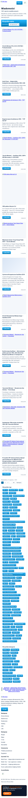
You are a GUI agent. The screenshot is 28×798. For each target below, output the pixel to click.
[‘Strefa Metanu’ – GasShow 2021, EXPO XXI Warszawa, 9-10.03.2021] (14, 145)
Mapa (2, 737)
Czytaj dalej (6, 59)
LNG (2, 728)
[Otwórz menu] (25, 3)
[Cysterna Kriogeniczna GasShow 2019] (14, 265)
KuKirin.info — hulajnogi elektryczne (10, 764)
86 (13, 482)
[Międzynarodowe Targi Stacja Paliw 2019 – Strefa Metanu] (14, 230)
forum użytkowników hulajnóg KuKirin (11, 767)
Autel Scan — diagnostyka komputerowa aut (12, 759)
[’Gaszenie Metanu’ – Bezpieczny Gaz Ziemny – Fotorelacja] (14, 378)
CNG (2, 726)
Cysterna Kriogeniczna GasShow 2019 (13, 274)
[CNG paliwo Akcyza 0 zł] (14, 189)
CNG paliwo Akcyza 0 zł (9, 206)
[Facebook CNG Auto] (3, 774)
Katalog (3, 723)
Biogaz (3, 734)
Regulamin (4, 753)
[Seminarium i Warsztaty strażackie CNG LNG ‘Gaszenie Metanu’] (14, 413)
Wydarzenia (4, 721)
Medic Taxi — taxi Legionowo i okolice (11, 762)
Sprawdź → (7, 793)
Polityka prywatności (6, 751)
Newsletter (4, 744)
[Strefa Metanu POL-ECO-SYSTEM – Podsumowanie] (14, 36)
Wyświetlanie (5, 24)
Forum (19, 3)
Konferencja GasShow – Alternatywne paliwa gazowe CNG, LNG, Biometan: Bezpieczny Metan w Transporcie (13, 352)
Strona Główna (5, 716)
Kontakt (3, 742)
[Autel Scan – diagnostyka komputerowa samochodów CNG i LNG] (14, 72)
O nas (2, 739)
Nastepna (19, 482)
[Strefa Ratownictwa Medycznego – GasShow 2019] (14, 304)
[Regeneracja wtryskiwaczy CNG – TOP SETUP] (14, 108)
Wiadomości (4, 718)
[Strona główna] (4, 3)
